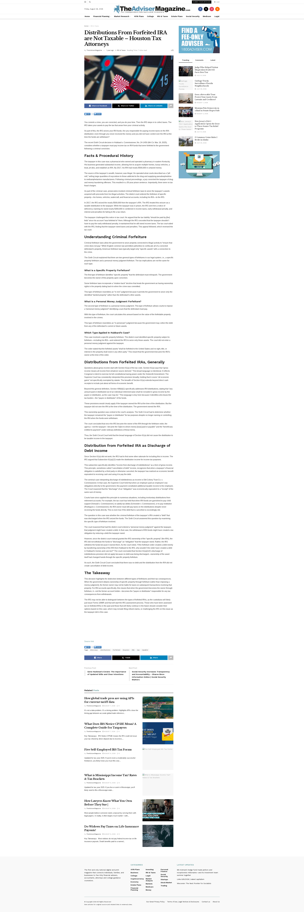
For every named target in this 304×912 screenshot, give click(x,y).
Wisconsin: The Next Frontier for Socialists (194, 883)
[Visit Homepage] (152, 9)
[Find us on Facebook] (200, 9)
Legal (216, 16)
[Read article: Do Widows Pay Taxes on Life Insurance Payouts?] (157, 836)
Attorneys (94, 650)
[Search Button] (90, 2)
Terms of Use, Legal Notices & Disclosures (183, 902)
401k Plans (139, 16)
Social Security (193, 16)
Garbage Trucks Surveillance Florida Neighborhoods (204, 83)
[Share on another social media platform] (170, 106)
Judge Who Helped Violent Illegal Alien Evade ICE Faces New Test (206, 69)
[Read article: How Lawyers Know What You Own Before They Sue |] (157, 810)
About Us (216, 902)
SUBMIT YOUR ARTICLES (201, 2)
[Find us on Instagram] (211, 9)
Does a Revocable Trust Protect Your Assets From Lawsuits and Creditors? (206, 97)
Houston (126, 650)
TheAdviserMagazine (94, 50)
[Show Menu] (85, 2)
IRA (133, 650)
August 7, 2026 (109, 706)
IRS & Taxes (162, 16)
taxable (145, 650)
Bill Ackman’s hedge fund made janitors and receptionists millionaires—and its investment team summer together (197, 872)
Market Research (121, 16)
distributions (105, 650)
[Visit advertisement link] (199, 39)
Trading (164, 886)
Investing (150, 869)
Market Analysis (149, 880)
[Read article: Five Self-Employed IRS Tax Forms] (157, 759)
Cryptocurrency (137, 879)
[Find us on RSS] (217, 9)
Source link (89, 641)
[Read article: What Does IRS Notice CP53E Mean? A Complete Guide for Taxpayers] (157, 733)
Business (134, 873)
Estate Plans (177, 16)
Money (148, 890)
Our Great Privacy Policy (155, 902)
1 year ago (110, 50)
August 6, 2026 (110, 753)
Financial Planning (101, 16)
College (150, 16)
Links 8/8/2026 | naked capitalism (190, 879)
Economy (134, 882)
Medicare (207, 16)
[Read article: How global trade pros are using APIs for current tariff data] (157, 708)
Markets (149, 884)
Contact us (206, 902)
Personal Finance (164, 870)
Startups (164, 879)
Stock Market (166, 882)
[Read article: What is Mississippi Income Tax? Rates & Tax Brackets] (157, 785)
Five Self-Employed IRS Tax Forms (108, 749)
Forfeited (116, 650)
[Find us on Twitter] (206, 9)
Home (87, 16)
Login (218, 2)
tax (138, 650)
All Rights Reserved (104, 902)
